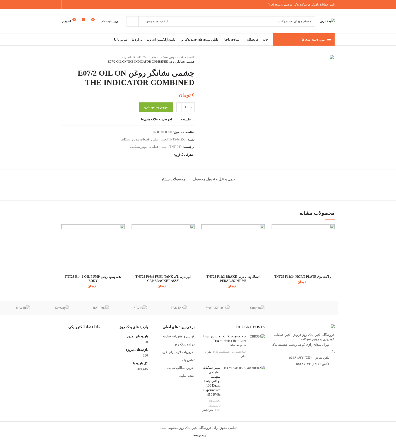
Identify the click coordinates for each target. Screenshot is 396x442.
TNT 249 (175, 146)
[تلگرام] (67, 5)
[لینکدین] (73, 5)
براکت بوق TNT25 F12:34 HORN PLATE (303, 276)
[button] (275, 242)
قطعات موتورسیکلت (144, 146)
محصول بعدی (63, 59)
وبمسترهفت (199, 435)
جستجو (132, 21)
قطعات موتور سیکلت (173, 57)
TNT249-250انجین (135, 57)
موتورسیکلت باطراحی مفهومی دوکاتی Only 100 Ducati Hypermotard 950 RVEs (211, 381)
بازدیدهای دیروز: (136, 349)
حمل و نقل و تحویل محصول (214, 179)
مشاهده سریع (275, 252)
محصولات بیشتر (173, 179)
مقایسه (186, 119)
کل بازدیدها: (139, 363)
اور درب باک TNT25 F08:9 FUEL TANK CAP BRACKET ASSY (163, 279)
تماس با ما (188, 360)
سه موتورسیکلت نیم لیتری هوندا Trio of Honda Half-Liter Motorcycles (224, 341)
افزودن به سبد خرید (156, 107)
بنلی (153, 57)
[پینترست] (78, 5)
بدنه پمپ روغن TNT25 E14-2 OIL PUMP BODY (93, 279)
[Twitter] (84, 5)
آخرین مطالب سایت (181, 368)
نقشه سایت (187, 376)
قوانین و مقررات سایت (179, 336)
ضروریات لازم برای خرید (178, 352)
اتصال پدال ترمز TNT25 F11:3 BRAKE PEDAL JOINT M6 (233, 279)
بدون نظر (207, 410)
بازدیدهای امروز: (136, 336)
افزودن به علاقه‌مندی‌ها (156, 119)
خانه (192, 57)
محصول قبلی (73, 59)
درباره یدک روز (184, 344)
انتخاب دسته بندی (157, 21)
